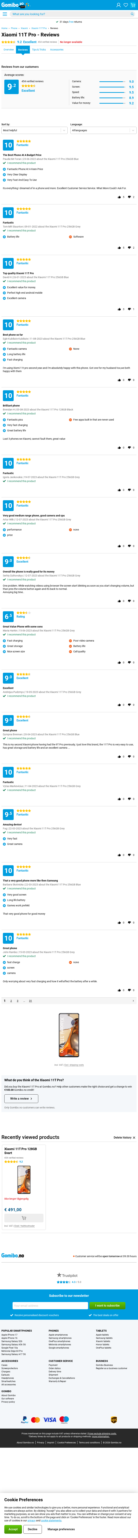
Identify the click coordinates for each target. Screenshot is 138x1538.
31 (30, 1000)
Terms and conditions (89, 1442)
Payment (53, 1365)
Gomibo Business (104, 1365)
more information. (101, 1436)
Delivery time (55, 1371)
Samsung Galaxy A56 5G (13, 1344)
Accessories (9, 1361)
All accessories (8, 1384)
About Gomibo (8, 1395)
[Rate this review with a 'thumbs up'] (119, 197)
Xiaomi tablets (103, 1341)
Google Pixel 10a (9, 1348)
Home (4, 28)
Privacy (40, 1442)
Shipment (53, 1375)
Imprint (50, 1442)
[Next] (133, 1001)
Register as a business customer (111, 1368)
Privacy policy (8, 1402)
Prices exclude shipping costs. (102, 1433)
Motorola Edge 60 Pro (12, 1351)
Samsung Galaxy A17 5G (13, 1354)
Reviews (54, 28)
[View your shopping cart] (133, 5)
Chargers (5, 1371)
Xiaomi (24, 28)
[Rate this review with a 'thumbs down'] (129, 197)
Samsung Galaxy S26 (11, 1341)
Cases (4, 1365)
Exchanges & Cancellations (62, 1378)
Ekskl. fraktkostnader (24, 1226)
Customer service (61, 1361)
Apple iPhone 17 (9, 1335)
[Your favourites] (125, 5)
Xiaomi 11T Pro (39, 28)
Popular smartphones (16, 1330)
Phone (14, 28)
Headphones (7, 1378)
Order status (55, 1368)
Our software (7, 1398)
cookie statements (51, 1520)
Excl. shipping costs (74, 1065)
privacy (31, 1520)
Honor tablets (102, 1344)
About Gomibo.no (25, 1442)
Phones (54, 1330)
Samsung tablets (104, 1338)
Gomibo (6, 1391)
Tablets (101, 1330)
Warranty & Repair (57, 1381)
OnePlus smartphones (59, 1341)
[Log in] (118, 5)
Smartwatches (8, 1381)
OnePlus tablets (103, 1348)
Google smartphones (59, 1348)
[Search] (132, 14)
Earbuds (5, 1375)
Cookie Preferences (66, 1442)
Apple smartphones (58, 1335)
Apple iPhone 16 (9, 1338)
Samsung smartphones (60, 1338)
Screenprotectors (9, 1368)
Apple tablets (102, 1335)
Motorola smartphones (60, 1344)
